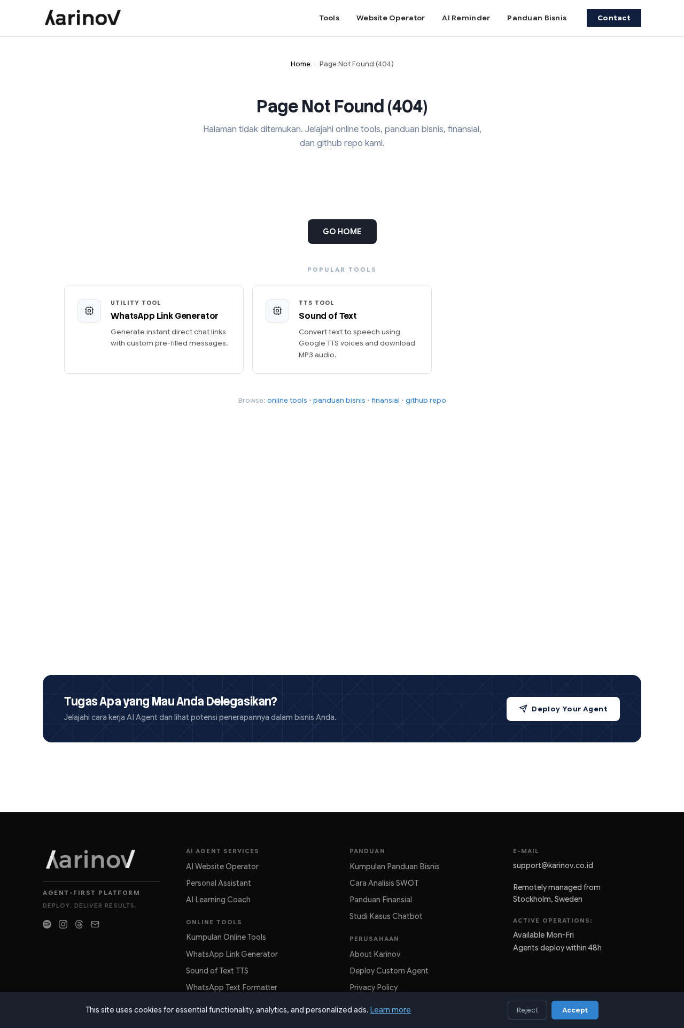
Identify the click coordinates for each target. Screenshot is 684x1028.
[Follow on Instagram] (63, 924)
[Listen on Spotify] (47, 924)
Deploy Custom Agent (389, 971)
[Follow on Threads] (79, 924)
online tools (287, 400)
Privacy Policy (373, 987)
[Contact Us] (95, 924)
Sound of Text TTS (217, 971)
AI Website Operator (222, 866)
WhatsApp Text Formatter (231, 987)
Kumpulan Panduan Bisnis (394, 866)
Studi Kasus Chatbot (386, 916)
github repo (426, 400)
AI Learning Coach (218, 899)
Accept (575, 1010)
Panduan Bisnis (536, 17)
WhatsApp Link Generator (232, 954)
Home (300, 64)
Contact (614, 17)
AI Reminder (466, 17)
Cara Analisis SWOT (383, 883)
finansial (385, 400)
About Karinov (375, 954)
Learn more (390, 1010)
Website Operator (390, 17)
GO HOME (342, 231)
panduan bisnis (339, 400)
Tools (329, 17)
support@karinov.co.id (553, 865)
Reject (527, 1010)
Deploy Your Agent (570, 709)
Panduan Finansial (380, 899)
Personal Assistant (218, 883)
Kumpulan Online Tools (226, 937)
